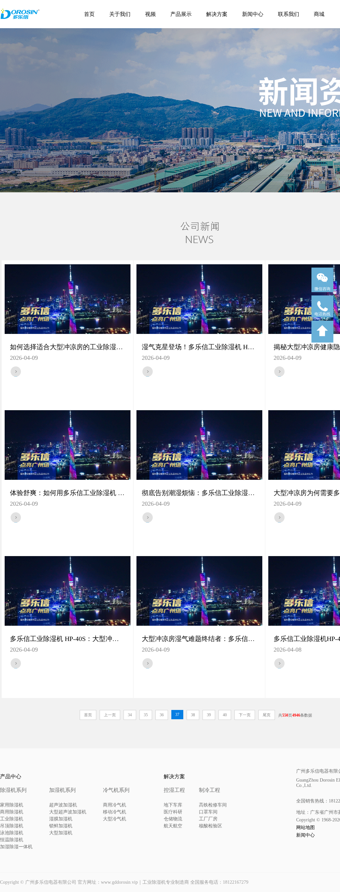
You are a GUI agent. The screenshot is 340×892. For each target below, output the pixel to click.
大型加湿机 (60, 832)
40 (225, 715)
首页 (89, 14)
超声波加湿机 (63, 804)
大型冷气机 (114, 818)
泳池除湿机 (11, 832)
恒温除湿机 (11, 839)
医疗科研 (173, 811)
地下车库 (173, 804)
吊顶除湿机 (11, 825)
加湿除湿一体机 (16, 846)
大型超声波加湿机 (67, 811)
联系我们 (288, 14)
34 (130, 715)
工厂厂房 (208, 818)
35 (146, 715)
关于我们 (119, 14)
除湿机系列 (13, 790)
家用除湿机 (11, 804)
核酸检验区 (210, 825)
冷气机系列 (116, 790)
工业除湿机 (11, 818)
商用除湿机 (11, 811)
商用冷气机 (114, 804)
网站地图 (305, 827)
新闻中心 (252, 14)
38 (193, 715)
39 (209, 715)
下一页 (245, 715)
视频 (150, 14)
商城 (319, 14)
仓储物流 (173, 818)
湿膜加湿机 (60, 818)
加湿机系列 (62, 790)
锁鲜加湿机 (60, 825)
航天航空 (173, 825)
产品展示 (181, 14)
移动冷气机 (114, 811)
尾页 (267, 715)
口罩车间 (208, 811)
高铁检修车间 (213, 804)
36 (162, 715)
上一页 (110, 715)
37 (177, 714)
